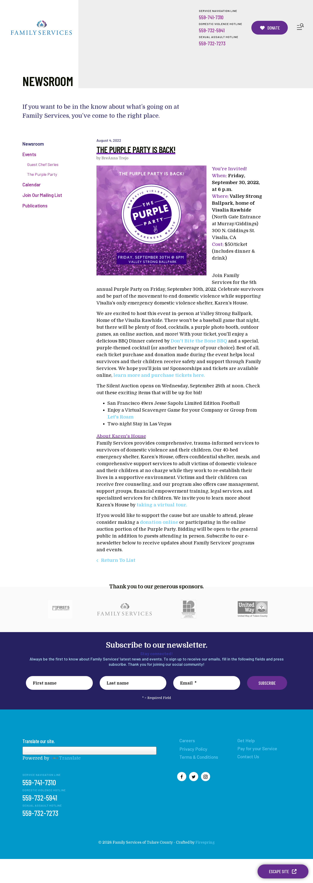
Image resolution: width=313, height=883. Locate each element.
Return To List (117, 560)
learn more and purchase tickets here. (159, 375)
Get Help (246, 740)
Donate (273, 27)
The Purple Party (42, 174)
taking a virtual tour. (162, 505)
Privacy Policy (193, 749)
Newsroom (33, 144)
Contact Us (248, 756)
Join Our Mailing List (42, 195)
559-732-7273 (212, 43)
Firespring (205, 842)
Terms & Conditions (198, 757)
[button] (300, 27)
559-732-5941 (212, 30)
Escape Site (279, 871)
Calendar (31, 184)
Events (29, 154)
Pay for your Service (257, 748)
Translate (70, 758)
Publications (34, 205)
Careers (187, 740)
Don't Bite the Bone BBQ (199, 341)
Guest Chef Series (42, 164)
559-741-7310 (211, 17)
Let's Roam (120, 417)
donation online (159, 522)
